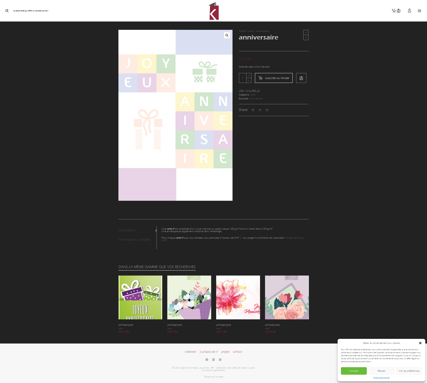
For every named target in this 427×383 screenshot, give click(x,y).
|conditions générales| (213, 370)
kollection (190, 352)
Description (127, 230)
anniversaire (256, 98)
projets (225, 352)
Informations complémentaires (136, 240)
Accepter (354, 371)
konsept (219, 376)
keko (250, 31)
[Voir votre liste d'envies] (398, 10)
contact (237, 352)
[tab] (137, 230)
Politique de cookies (381, 377)
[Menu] (419, 11)
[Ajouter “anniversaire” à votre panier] (126, 312)
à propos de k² (209, 352)
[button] (420, 343)
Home (242, 31)
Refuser (381, 371)
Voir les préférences (409, 371)
